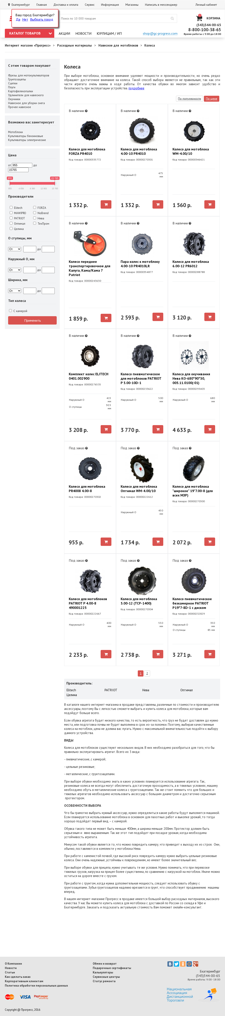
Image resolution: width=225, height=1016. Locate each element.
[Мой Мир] (189, 964)
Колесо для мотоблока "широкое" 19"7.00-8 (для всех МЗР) (192, 490)
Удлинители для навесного (26, 95)
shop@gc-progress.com (160, 33)
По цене (211, 99)
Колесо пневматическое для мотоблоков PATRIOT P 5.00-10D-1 (141, 378)
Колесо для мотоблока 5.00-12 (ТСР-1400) (139, 601)
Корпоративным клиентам (24, 981)
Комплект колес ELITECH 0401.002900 (88, 376)
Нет (25, 19)
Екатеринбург (20, 5)
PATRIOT (19, 218)
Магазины (131, 5)
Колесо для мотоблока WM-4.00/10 (190, 151)
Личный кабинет (206, 5)
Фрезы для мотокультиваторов (28, 75)
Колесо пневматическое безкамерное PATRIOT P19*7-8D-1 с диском (192, 603)
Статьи (10, 972)
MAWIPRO (19, 213)
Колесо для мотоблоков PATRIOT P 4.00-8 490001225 (88, 603)
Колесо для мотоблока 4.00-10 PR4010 (139, 151)
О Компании (13, 963)
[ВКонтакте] (170, 964)
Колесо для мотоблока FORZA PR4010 (87, 151)
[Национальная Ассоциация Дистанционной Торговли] (193, 1001)
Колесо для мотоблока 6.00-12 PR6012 (190, 263)
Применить (32, 320)
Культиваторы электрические (27, 140)
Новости (83, 33)
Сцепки (12, 83)
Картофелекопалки (20, 91)
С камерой (20, 311)
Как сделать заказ (18, 977)
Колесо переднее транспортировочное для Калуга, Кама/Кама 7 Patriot (89, 268)
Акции (64, 33)
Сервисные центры (106, 977)
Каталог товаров (25, 33)
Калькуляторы (103, 972)
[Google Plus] (195, 964)
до (35, 165)
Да (18, 19)
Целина (18, 229)
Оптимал (19, 224)
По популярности (189, 99)
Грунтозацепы (17, 79)
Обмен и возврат (105, 963)
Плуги (11, 87)
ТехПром (43, 224)
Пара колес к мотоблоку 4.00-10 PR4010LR (140, 263)
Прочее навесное (19, 107)
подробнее (136, 88)
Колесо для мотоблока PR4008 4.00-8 (87, 488)
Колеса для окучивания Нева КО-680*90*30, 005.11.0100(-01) (191, 378)
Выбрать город (41, 19)
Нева (40, 218)
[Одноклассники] (182, 964)
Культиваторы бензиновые (25, 136)
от (9, 165)
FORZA (41, 208)
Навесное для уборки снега (26, 103)
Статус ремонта (104, 981)
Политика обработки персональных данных (36, 985)
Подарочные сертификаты (112, 968)
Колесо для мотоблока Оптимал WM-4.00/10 (139, 488)
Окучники (14, 99)
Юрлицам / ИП (109, 33)
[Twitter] (176, 964)
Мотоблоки (15, 132)
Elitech (17, 208)
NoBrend (43, 213)
